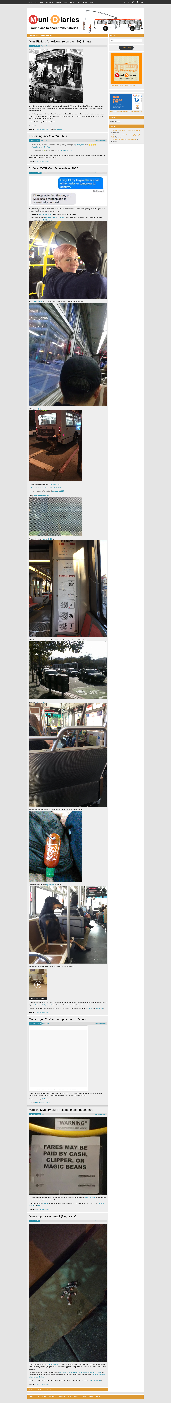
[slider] (37, 998)
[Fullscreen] (45, 999)
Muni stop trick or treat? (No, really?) (53, 1216)
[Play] (31, 999)
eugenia (44, 172)
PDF (33, 125)
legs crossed (50, 885)
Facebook (38, 1005)
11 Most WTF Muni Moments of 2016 (53, 168)
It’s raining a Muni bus (48, 136)
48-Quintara (58, 129)
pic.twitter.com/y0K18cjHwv (41, 147)
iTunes (90, 1008)
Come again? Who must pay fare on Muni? (57, 1019)
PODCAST (58, 2)
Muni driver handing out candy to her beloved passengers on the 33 (80, 1372)
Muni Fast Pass (90, 1197)
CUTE (41, 2)
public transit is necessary (42, 496)
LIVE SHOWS (49, 2)
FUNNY (30, 2)
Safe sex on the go (36, 301)
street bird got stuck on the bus (54, 218)
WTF (36, 2)
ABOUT (92, 2)
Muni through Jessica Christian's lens (124, 139)
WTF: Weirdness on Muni (42, 129)
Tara (43, 1114)
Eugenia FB (44, 46)
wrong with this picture (42, 640)
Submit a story (126, 48)
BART (65, 2)
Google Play (99, 1008)
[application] (38, 984)
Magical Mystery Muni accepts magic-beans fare (61, 1109)
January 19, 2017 (66, 150)
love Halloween (53, 1364)
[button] (37, 984)
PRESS (85, 2)
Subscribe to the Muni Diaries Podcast (123, 85)
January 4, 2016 (58, 491)
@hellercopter (45, 1099)
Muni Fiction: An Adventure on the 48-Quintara (60, 41)
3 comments (102, 46)
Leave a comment (100, 140)
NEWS (78, 2)
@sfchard (45, 1203)
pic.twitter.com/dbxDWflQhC (52, 487)
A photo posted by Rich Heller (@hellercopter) (49, 1089)
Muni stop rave (54, 484)
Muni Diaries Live (48, 220)
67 (47, 1389)
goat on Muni (41, 702)
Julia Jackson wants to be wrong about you (126, 130)
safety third (37, 409)
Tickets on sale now (95, 1380)
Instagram (45, 1005)
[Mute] (43, 999)
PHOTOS (72, 2)
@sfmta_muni (80, 145)
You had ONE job (47, 539)
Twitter (53, 1005)
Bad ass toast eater (45, 214)
